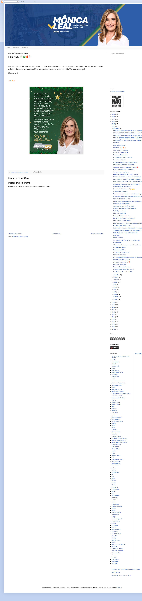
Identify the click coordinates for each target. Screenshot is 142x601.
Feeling (114, 423)
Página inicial (56, 234)
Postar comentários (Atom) (20, 237)
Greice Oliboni (116, 449)
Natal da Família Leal (119, 145)
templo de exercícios (117, 550)
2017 (113, 309)
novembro (117, 275)
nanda (113, 491)
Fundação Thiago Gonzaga (119, 438)
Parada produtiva (118, 237)
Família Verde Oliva (117, 421)
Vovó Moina (115, 561)
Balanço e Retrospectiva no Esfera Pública (125, 162)
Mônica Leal (115, 489)
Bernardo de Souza (117, 372)
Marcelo (114, 480)
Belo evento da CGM (119, 250)
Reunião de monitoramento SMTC (121, 576)
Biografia (25, 47)
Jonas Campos (116, 461)
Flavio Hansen (116, 432)
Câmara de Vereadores (118, 383)
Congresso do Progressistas (121, 203)
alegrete (114, 364)
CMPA (113, 387)
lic (112, 474)
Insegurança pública (117, 459)
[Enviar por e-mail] (33, 172)
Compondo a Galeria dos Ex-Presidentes (124, 208)
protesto (114, 523)
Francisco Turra (116, 436)
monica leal (115, 487)
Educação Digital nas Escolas (121, 216)
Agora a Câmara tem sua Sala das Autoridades (126, 184)
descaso (114, 400)
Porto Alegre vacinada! (119, 211)
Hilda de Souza (116, 455)
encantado (115, 413)
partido (114, 500)
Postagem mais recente (15, 234)
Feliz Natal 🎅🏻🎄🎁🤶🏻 (119, 147)
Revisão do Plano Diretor (120, 155)
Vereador (114, 557)
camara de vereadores (118, 381)
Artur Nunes (115, 370)
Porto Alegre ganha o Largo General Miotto (125, 233)
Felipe (113, 425)
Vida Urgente (115, 559)
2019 (113, 304)
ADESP (114, 359)
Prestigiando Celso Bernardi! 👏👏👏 (124, 189)
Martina (114, 485)
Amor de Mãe (115, 366)
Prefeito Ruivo (116, 521)
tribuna (114, 555)
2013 (113, 319)
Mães (113, 478)
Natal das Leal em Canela (120, 150)
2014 (113, 317)
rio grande (115, 531)
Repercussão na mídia (119, 255)
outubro (116, 277)
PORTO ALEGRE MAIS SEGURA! (122, 157)
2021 (113, 126)
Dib (113, 406)
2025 (113, 116)
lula (113, 476)
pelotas (114, 508)
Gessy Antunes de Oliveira (119, 442)
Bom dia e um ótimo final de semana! (123, 169)
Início (8, 47)
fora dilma (114, 434)
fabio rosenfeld (116, 419)
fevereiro (116, 296)
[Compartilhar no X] (37, 172)
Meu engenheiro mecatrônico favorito (123, 164)
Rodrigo (114, 538)
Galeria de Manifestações (119, 440)
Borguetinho (115, 376)
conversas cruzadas (117, 396)
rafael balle (115, 525)
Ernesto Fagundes (117, 417)
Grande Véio (115, 446)
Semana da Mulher (117, 548)
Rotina (113, 542)
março (115, 294)
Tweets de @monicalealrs (117, 91)
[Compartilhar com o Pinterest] (41, 172)
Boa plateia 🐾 (117, 242)
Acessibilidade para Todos (120, 152)
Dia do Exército (116, 404)
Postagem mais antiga (97, 234)
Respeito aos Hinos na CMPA (121, 259)
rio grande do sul (116, 533)
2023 (113, 121)
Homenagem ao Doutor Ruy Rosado (123, 269)
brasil (113, 379)
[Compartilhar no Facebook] (39, 172)
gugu (113, 453)
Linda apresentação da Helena (122, 220)
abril (115, 292)
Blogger (119, 587)
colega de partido (117, 389)
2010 (113, 326)
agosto (116, 282)
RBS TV (114, 527)
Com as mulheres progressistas (122, 186)
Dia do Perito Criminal (119, 247)
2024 (113, 119)
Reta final (116, 143)
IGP (113, 457)
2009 (113, 329)
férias (113, 427)
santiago (114, 546)
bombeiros (115, 374)
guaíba (114, 451)
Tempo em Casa (116, 553)
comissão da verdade (118, 391)
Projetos (16, 47)
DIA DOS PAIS (116, 572)
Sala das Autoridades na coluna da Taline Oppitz (127, 177)
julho (115, 284)
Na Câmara (116, 235)
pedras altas (115, 504)
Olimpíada (115, 497)
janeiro (116, 299)
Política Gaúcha (116, 512)
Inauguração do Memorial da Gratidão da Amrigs (127, 179)
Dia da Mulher (116, 402)
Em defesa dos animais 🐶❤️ (121, 262)
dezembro (117, 128)
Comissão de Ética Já (119, 160)
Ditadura (114, 410)
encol (113, 415)
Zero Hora (114, 563)
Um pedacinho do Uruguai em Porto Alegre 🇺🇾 (126, 240)
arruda (113, 368)
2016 (113, 312)
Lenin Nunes (115, 472)
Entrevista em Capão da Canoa (122, 225)
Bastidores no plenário (119, 264)
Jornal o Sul (115, 466)
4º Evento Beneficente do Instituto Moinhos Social (126, 569)
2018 (113, 307)
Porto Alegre (115, 514)
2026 (113, 114)
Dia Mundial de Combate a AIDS (122, 272)
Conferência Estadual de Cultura (121, 393)
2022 (113, 124)
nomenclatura (116, 495)
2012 (113, 321)
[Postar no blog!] (35, 172)
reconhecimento (116, 529)
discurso (114, 408)
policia (113, 510)
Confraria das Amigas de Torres (122, 199)
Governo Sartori (116, 444)
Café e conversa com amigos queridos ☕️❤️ (125, 167)
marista (114, 483)
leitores (114, 470)
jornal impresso (116, 463)
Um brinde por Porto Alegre (121, 172)
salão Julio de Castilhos (118, 544)
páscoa (114, 502)
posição (114, 517)
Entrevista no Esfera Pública (121, 252)
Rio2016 (114, 536)
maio (115, 289)
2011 (113, 324)
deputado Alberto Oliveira (119, 398)
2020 (113, 302)
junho (115, 287)
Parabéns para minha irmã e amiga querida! (125, 174)
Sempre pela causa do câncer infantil (123, 206)
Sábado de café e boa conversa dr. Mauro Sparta (127, 245)
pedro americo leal (117, 506)
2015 (113, 314)
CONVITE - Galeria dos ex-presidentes (124, 218)
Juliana (114, 468)
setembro (116, 280)
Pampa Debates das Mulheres (121, 267)
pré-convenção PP (117, 519)
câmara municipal (117, 385)
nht (113, 493)
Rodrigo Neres (116, 540)
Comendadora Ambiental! (120, 191)
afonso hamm (115, 362)
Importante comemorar (119, 213)
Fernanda (114, 430)
